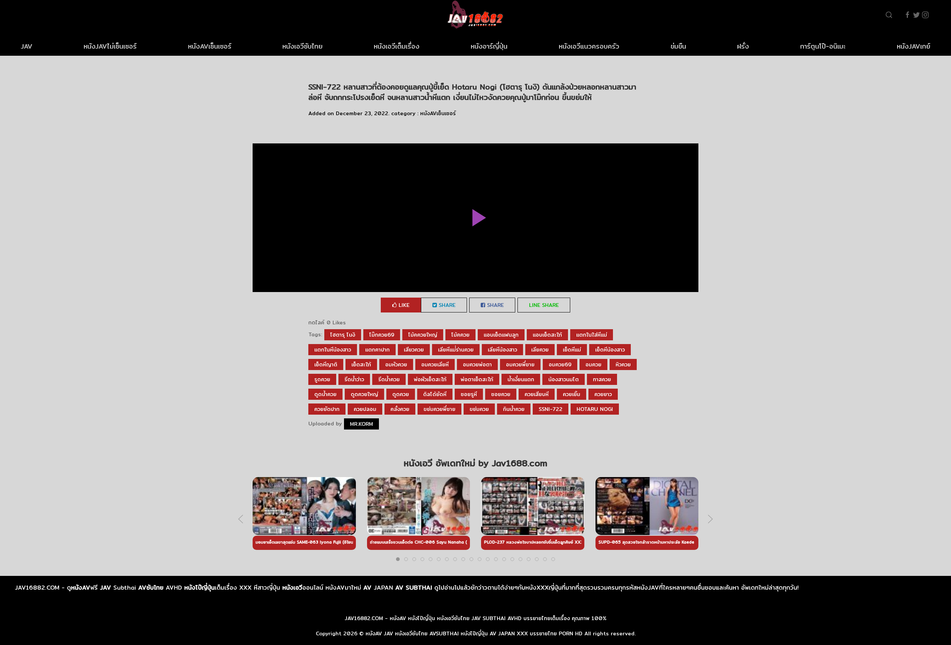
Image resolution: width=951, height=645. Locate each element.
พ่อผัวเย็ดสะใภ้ (430, 379)
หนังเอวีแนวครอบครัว (589, 46)
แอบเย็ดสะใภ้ (547, 335)
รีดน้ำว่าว (354, 379)
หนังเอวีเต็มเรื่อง (396, 46)
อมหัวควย (396, 364)
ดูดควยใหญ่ (364, 394)
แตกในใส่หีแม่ (591, 335)
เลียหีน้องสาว (502, 350)
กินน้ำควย (514, 409)
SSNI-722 (550, 409)
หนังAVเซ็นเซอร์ (209, 46)
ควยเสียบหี (537, 394)
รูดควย (322, 379)
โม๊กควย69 (381, 335)
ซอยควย (500, 394)
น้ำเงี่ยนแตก (520, 379)
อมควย (593, 364)
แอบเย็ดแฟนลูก (501, 335)
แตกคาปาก (377, 350)
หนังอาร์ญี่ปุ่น (489, 46)
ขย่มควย (479, 409)
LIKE (403, 305)
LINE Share (544, 305)
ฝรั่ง (743, 46)
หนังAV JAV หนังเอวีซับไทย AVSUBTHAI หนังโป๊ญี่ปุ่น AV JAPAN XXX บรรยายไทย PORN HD (474, 633)
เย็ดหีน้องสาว (610, 350)
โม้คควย (460, 335)
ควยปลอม (365, 409)
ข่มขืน (678, 46)
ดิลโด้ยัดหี (435, 394)
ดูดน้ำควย (325, 394)
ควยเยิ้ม (571, 394)
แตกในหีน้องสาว (332, 350)
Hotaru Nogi (595, 409)
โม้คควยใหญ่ (422, 335)
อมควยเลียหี (435, 364)
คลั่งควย (399, 409)
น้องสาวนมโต (563, 379)
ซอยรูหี (469, 394)
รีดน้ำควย (389, 379)
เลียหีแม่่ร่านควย (456, 350)
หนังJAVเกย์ (913, 46)
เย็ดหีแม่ (572, 350)
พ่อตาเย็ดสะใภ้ (477, 379)
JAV (26, 46)
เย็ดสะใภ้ (361, 364)
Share (446, 305)
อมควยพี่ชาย (520, 364)
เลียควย (540, 350)
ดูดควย (400, 394)
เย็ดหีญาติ (325, 364)
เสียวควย (414, 350)
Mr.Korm (361, 424)
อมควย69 (560, 364)
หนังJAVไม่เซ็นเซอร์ (110, 46)
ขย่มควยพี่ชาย (439, 409)
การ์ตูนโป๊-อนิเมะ (822, 46)
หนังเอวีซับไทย (302, 46)
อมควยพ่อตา (477, 364)
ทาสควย (602, 379)
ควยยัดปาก (327, 409)
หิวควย (623, 364)
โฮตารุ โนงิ (342, 335)
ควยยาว (603, 394)
